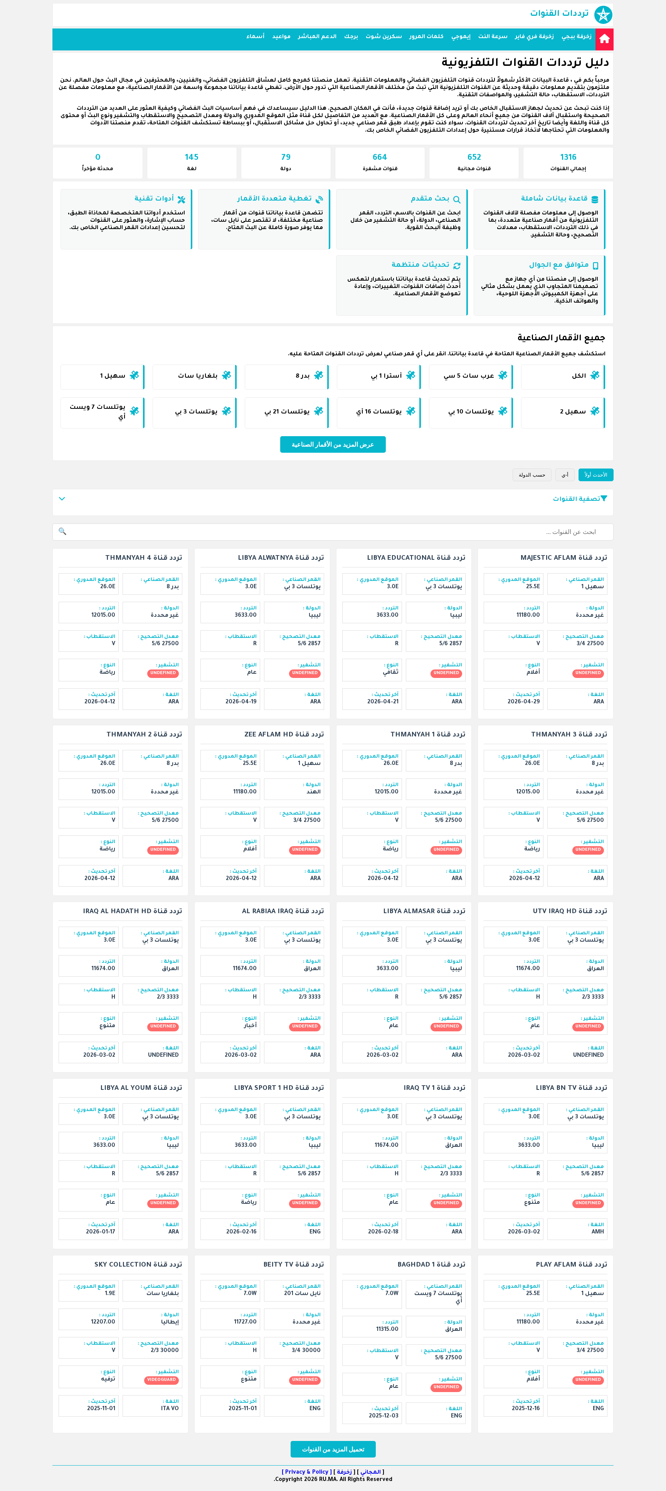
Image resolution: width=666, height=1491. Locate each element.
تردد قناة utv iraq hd (570, 912)
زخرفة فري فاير (534, 37)
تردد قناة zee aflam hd (284, 735)
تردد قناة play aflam (571, 1265)
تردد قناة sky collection (138, 1265)
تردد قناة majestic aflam (563, 558)
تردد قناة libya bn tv (571, 1089)
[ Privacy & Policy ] (307, 1473)
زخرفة (344, 1473)
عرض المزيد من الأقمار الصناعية (333, 444)
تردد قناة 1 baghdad (431, 1265)
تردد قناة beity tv (293, 1265)
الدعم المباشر (317, 37)
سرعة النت (493, 37)
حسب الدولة (532, 475)
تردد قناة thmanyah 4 (143, 558)
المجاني (370, 1473)
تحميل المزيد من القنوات (333, 1449)
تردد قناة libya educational (416, 558)
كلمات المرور (427, 37)
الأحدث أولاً (596, 475)
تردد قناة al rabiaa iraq (283, 912)
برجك (351, 37)
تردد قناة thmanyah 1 (428, 735)
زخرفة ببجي (577, 37)
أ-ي (565, 475)
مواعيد (281, 37)
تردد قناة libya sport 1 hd (279, 1089)
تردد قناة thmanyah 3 (569, 735)
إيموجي (461, 37)
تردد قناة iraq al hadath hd (132, 912)
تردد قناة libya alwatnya (281, 558)
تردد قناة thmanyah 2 (144, 735)
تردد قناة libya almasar (424, 912)
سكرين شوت (384, 37)
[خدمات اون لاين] (604, 39)
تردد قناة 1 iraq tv (435, 1089)
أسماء (255, 37)
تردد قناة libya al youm (141, 1089)
